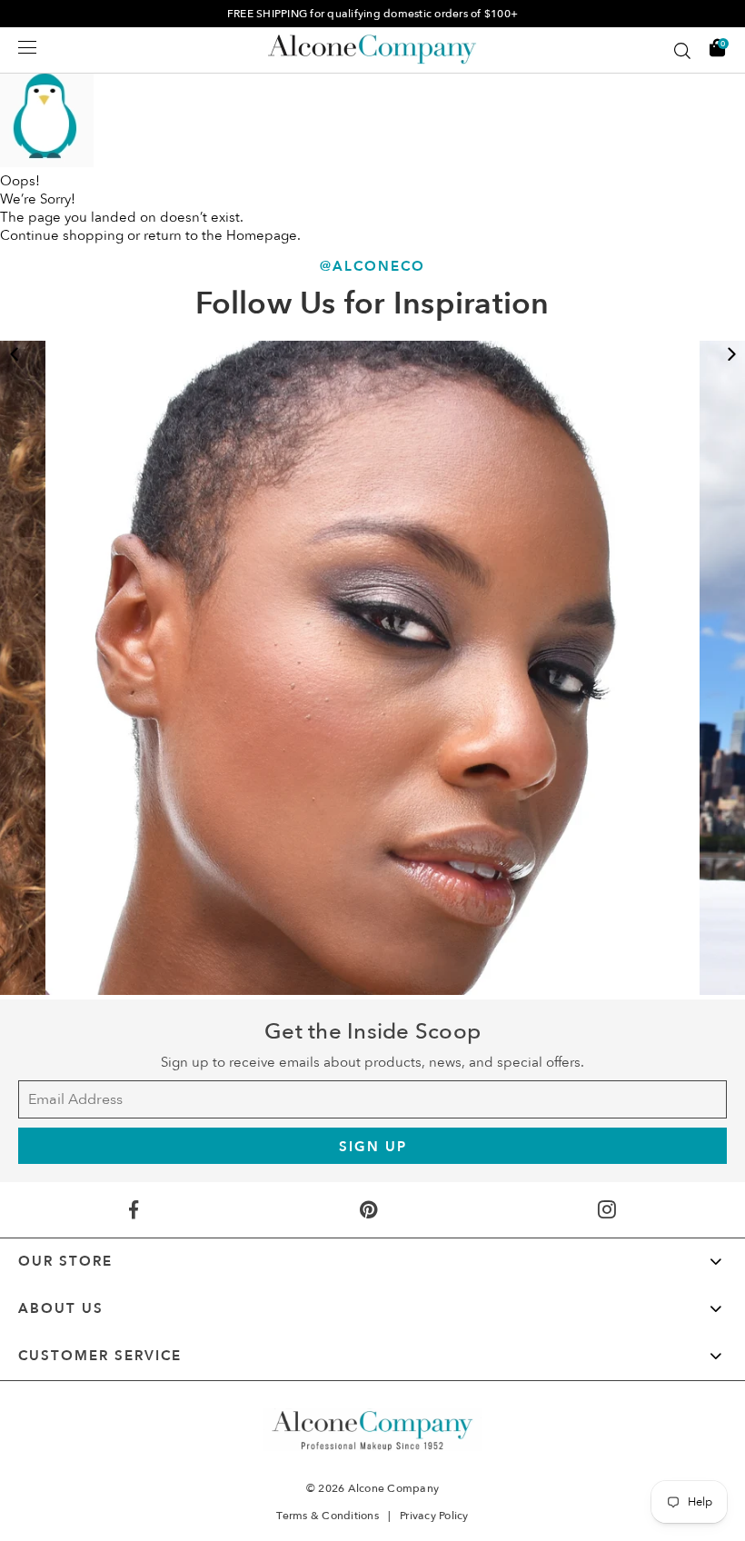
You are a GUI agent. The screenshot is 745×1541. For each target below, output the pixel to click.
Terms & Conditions (327, 1515)
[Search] (682, 51)
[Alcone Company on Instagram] (606, 1209)
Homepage (261, 235)
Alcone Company (394, 1488)
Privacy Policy (434, 1515)
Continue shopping (62, 235)
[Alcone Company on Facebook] (134, 1209)
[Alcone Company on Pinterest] (368, 1209)
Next (731, 354)
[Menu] (27, 47)
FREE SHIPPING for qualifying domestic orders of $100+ (372, 13)
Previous (13, 354)
